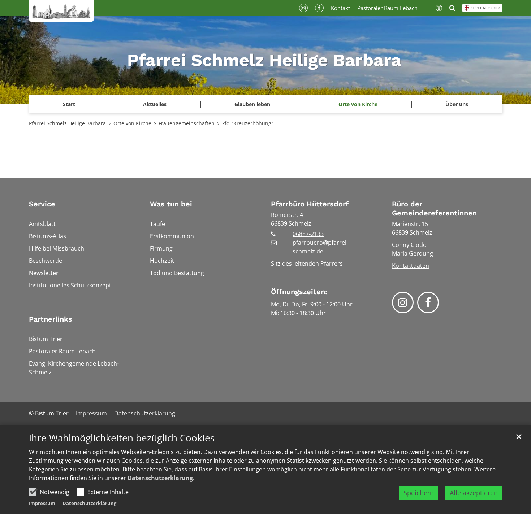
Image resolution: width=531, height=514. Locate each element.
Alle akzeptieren (474, 492)
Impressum (42, 503)
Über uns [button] (456, 104)
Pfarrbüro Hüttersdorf (310, 204)
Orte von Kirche (132, 123)
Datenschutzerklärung (160, 478)
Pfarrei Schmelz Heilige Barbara (67, 123)
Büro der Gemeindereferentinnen (434, 208)
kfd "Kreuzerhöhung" (247, 123)
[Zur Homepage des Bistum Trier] (482, 8)
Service (42, 204)
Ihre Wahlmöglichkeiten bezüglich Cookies (122, 438)
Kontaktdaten (410, 266)
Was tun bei (171, 204)
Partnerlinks (50, 319)
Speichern (418, 492)
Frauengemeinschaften (187, 123)
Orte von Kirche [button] (357, 104)
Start (69, 104)
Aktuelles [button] (155, 104)
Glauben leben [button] (252, 104)
